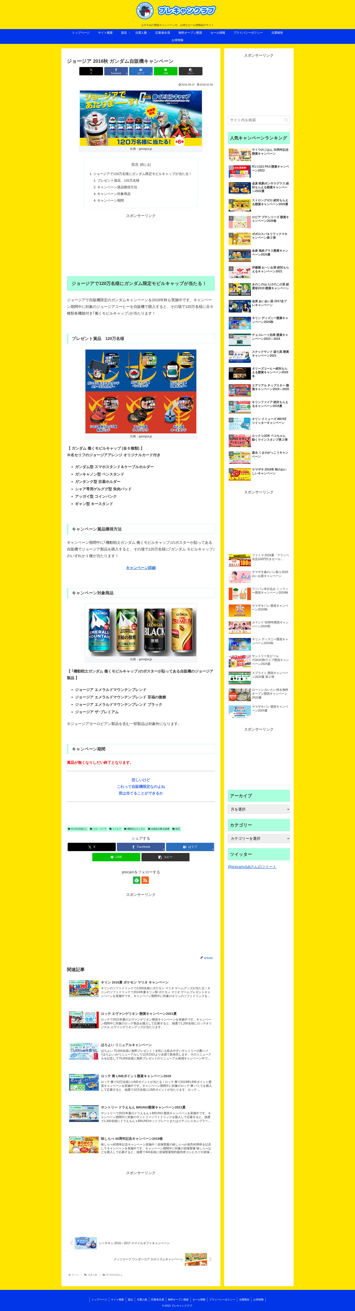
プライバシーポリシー (222, 1299)
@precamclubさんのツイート (252, 867)
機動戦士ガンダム (136, 829)
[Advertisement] (141, 245)
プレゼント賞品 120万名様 (118, 180)
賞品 (130, 1299)
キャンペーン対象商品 (114, 194)
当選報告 (244, 1299)
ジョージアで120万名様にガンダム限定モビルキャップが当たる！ (142, 174)
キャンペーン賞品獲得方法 (117, 187)
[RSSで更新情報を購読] (145, 880)
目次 (135, 164)
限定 (177, 829)
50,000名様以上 (79, 829)
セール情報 (198, 1299)
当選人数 (142, 1299)
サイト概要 (117, 1299)
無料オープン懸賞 (178, 1299)
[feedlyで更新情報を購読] (136, 880)
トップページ (99, 1299)
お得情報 (258, 1299)
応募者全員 (157, 1299)
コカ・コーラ (99, 829)
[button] (190, 71)
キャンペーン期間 (110, 200)
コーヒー (116, 829)
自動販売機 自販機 (160, 829)
